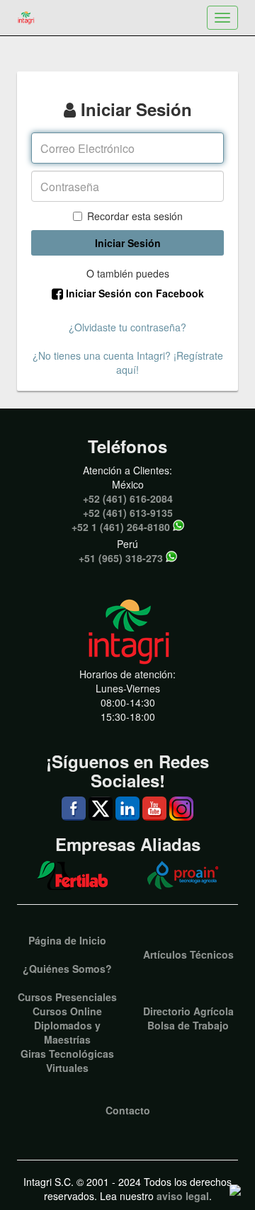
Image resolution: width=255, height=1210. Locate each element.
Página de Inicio (67, 940)
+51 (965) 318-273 (121, 558)
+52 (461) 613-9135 (128, 513)
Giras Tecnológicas (67, 1053)
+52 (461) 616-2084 (128, 498)
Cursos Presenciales (67, 997)
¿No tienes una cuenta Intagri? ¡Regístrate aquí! (128, 362)
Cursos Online (67, 1011)
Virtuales (67, 1068)
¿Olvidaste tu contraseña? (127, 327)
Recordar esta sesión (135, 216)
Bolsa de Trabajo (188, 1025)
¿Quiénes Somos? (67, 968)
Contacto (128, 1110)
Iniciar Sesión (128, 243)
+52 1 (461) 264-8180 (121, 527)
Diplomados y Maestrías (67, 1032)
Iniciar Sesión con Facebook (133, 293)
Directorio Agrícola (188, 1011)
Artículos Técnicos (188, 954)
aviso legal (183, 1196)
